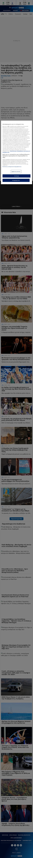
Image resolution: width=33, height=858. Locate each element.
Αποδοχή (16, 175)
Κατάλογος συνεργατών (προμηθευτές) (12, 166)
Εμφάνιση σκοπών (16, 171)
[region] (16, 152)
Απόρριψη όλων (16, 180)
